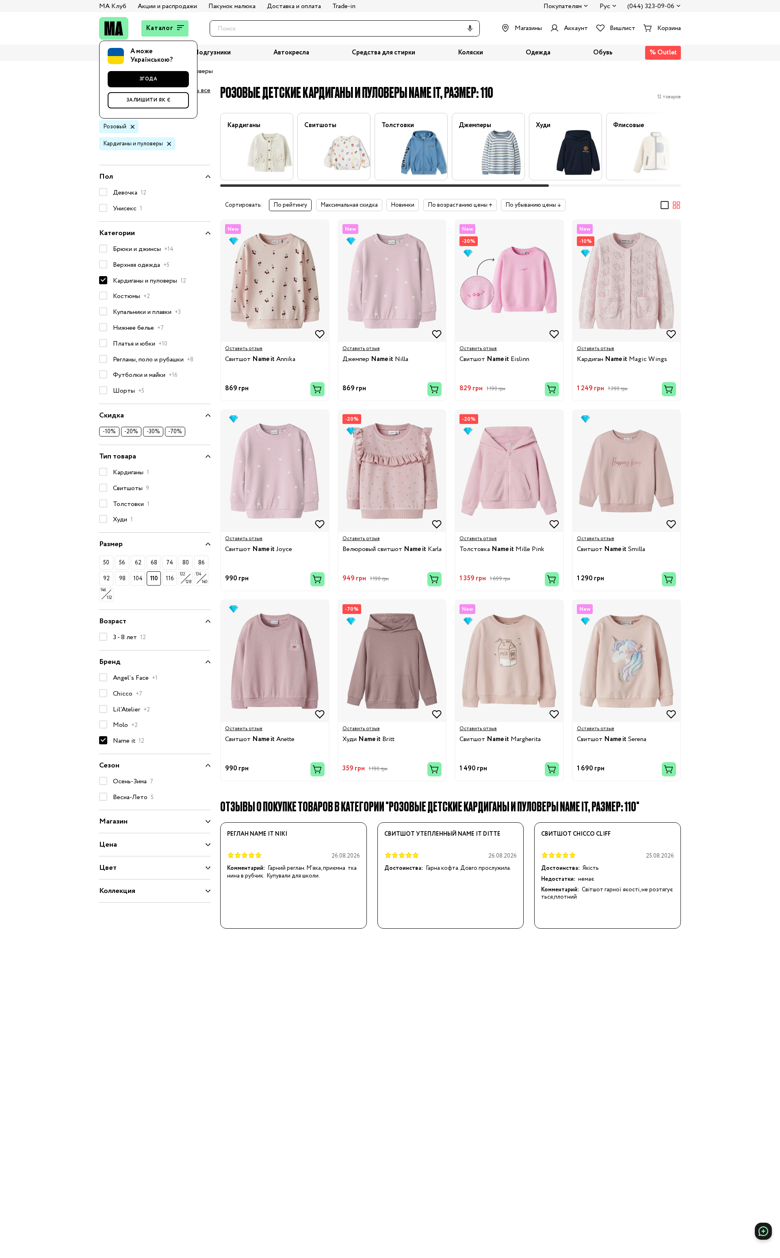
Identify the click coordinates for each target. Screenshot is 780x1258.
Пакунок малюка (232, 6)
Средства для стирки (383, 53)
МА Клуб (112, 6)
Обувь (603, 53)
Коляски (470, 53)
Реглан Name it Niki (257, 834)
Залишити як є (148, 100)
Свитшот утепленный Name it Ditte (442, 834)
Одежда (538, 53)
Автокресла (291, 53)
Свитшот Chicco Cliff (576, 834)
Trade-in (343, 6)
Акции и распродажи (167, 6)
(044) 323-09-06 (650, 6)
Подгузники (212, 53)
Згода (148, 79)
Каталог (159, 28)
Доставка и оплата (294, 6)
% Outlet (663, 52)
